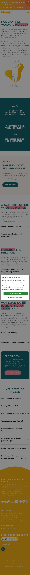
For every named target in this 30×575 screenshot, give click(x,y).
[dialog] (15, 287)
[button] (15, 297)
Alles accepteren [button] (15, 293)
